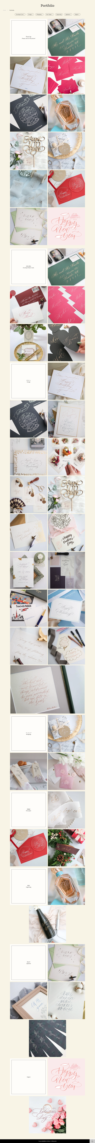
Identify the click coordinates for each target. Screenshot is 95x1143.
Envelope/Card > (20, 14)
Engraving (59, 14)
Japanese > (68, 14)
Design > (30, 14)
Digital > (77, 14)
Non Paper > (49, 14)
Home (4, 10)
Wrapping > (39, 14)
